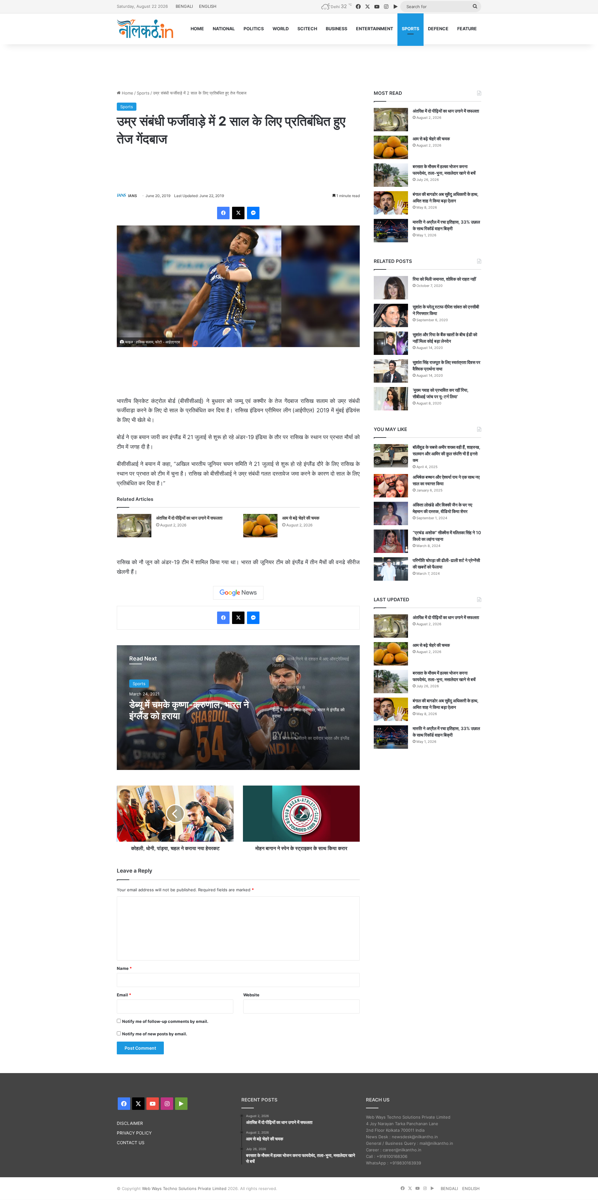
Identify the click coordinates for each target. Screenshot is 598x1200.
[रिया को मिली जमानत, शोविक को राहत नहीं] (391, 287)
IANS (132, 195)
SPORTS (410, 28)
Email (124, 994)
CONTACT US (131, 1142)
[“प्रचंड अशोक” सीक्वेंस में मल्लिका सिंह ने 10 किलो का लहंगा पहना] (391, 541)
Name (124, 968)
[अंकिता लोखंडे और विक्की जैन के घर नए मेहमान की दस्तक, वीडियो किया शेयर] (391, 513)
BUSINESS (336, 28)
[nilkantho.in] (145, 28)
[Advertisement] (299, 65)
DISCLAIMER (130, 1123)
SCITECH (307, 28)
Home (127, 92)
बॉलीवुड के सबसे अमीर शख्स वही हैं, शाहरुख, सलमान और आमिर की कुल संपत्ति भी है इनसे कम (446, 453)
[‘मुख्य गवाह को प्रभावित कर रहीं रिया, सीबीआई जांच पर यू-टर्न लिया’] (391, 398)
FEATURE (467, 28)
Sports (143, 92)
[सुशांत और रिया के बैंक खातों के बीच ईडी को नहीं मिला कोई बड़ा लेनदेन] (391, 343)
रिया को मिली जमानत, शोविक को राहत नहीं (444, 279)
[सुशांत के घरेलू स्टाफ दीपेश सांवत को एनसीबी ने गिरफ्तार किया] (391, 315)
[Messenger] (253, 213)
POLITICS (254, 28)
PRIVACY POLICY (134, 1132)
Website (251, 994)
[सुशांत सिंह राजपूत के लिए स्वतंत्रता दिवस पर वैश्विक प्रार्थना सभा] (391, 371)
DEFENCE (438, 28)
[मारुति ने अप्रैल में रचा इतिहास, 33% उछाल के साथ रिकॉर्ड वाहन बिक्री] (391, 230)
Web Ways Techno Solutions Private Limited (184, 1188)
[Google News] (238, 593)
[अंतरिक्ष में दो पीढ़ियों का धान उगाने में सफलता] (134, 525)
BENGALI (184, 6)
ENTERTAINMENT (374, 28)
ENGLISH (207, 6)
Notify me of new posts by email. (154, 1033)
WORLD (281, 28)
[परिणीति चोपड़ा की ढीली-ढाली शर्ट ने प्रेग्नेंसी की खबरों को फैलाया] (391, 569)
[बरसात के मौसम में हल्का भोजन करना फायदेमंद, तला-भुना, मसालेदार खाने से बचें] (391, 175)
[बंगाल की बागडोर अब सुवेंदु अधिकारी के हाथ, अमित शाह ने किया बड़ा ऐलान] (391, 203)
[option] (238, 707)
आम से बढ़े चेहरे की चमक (300, 517)
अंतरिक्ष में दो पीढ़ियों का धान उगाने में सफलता (189, 517)
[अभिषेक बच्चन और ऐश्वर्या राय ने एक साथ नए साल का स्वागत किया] (391, 485)
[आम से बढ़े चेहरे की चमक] (260, 525)
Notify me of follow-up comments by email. (165, 1021)
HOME (197, 28)
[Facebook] (223, 213)
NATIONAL (224, 28)
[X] (238, 213)
